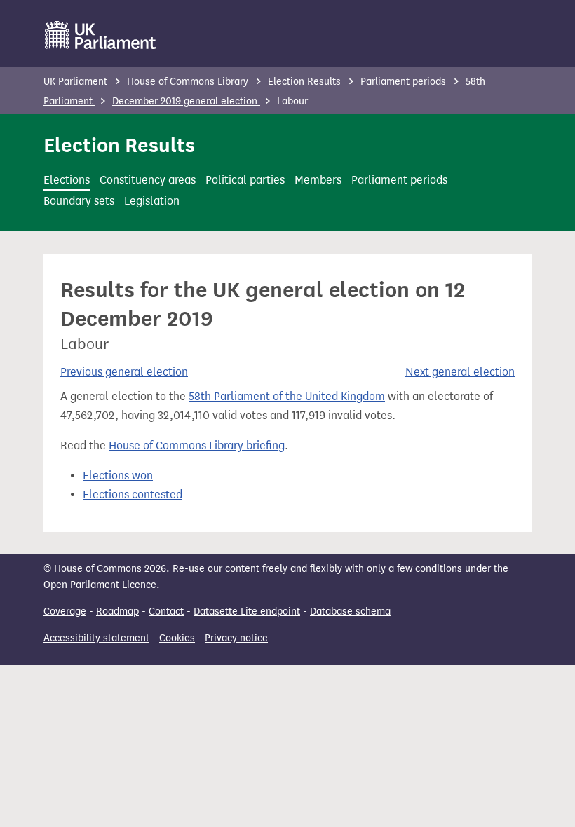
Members (318, 179)
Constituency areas (148, 179)
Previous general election (124, 371)
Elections (66, 179)
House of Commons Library (187, 82)
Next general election (460, 371)
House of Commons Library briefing (197, 445)
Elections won (118, 475)
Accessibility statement (96, 638)
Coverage (64, 611)
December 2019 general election (186, 101)
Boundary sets (78, 200)
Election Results (304, 82)
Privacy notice (236, 638)
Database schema (350, 611)
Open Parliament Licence (99, 585)
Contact (166, 611)
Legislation (152, 200)
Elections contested (132, 494)
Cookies (177, 638)
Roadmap (117, 611)
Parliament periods (404, 82)
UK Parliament (75, 82)
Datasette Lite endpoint (247, 611)
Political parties (245, 179)
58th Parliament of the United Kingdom (287, 396)
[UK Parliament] (100, 35)
